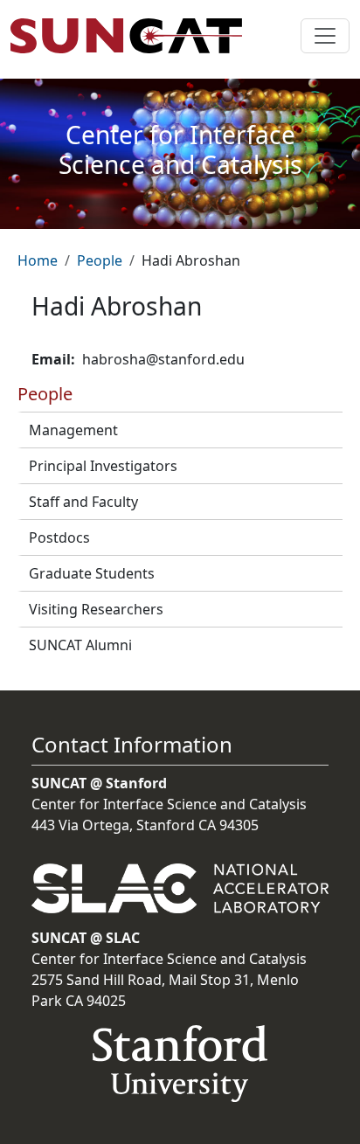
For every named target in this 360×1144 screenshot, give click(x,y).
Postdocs (59, 537)
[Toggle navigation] (325, 35)
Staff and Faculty (83, 501)
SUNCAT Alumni (80, 645)
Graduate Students (92, 573)
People (99, 260)
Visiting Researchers (96, 609)
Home (37, 260)
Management (73, 430)
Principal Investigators (103, 465)
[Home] (133, 35)
